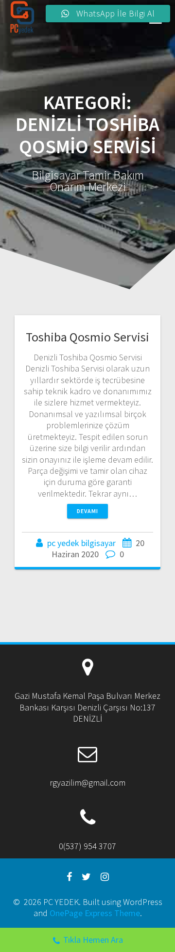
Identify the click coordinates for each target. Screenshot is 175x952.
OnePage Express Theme (95, 913)
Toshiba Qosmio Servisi (87, 337)
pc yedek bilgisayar (81, 543)
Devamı (87, 511)
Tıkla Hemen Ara (93, 939)
